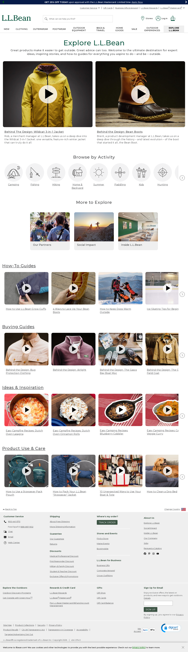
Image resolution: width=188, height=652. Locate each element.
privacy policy (139, 647)
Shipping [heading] (55, 516)
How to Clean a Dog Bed (162, 491)
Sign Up (150, 609)
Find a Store (102, 538)
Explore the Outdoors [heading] (15, 588)
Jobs (146, 543)
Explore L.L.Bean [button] (174, 29)
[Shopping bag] (174, 18)
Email (10, 537)
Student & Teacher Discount (63, 571)
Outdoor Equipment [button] (79, 29)
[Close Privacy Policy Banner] (183, 647)
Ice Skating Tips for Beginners (165, 309)
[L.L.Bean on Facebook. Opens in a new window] (145, 553)
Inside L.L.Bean (151, 533)
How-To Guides (19, 265)
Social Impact (150, 528)
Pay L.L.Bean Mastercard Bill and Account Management (69, 604)
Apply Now (137, 2)
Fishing (35, 184)
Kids (141, 184)
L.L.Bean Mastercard (60, 598)
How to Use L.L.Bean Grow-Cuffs (26, 309)
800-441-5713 (14, 521)
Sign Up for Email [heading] (153, 588)
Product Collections (24, 625)
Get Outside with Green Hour (17, 598)
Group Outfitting (105, 575)
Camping (13, 184)
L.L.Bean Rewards (149, 8)
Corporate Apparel (106, 570)
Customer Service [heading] (14, 516)
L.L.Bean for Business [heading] (109, 560)
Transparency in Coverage (60, 630)
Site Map (7, 625)
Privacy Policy (55, 625)
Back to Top (11, 509)
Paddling (120, 184)
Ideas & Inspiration (23, 387)
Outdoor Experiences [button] (152, 29)
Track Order (107, 522)
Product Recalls (10, 630)
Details (147, 598)
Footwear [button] (59, 29)
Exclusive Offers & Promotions (64, 576)
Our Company (150, 538)
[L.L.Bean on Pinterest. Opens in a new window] (149, 553)
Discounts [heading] (55, 551)
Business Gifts (103, 565)
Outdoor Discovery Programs (17, 593)
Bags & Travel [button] (100, 29)
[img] (182, 177)
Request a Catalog (153, 548)
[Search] (46, 19)
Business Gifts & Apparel (126, 8)
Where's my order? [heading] (107, 516)
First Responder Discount (62, 561)
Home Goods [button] (119, 29)
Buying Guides (18, 326)
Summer (98, 184)
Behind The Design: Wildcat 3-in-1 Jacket (34, 131)
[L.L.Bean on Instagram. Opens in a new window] (153, 553)
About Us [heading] (149, 518)
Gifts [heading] (99, 588)
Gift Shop (101, 593)
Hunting (162, 184)
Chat (10, 531)
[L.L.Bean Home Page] (17, 18)
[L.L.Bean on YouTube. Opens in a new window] (158, 553)
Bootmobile (102, 548)
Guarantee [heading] (56, 533)
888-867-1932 (27, 527)
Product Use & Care (23, 448)
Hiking (56, 184)
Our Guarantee (57, 539)
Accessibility (82, 630)
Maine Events (103, 543)
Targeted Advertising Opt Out (19, 634)
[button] (171, 628)
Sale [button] (134, 29)
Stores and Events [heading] (107, 533)
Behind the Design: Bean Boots (120, 131)
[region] (94, 2)
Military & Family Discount (62, 566)
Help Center (14, 542)
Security (41, 625)
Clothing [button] (22, 29)
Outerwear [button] (40, 29)
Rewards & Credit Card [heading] (62, 588)
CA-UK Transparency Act (33, 630)
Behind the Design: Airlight (69, 370)
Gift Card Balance (105, 603)
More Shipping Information (62, 526)
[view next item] (181, 178)
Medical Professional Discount (64, 556)
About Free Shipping (60, 521)
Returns (53, 544)
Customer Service (88, 8)
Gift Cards (108, 8)
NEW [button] (6, 29)
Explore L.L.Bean (152, 523)
